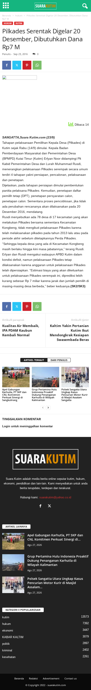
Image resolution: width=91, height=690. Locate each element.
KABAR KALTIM (12, 637)
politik (6, 643)
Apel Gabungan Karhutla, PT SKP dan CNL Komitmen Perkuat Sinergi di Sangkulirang (14, 395)
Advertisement (51, 678)
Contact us (70, 678)
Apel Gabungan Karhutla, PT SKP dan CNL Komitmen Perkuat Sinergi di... (55, 537)
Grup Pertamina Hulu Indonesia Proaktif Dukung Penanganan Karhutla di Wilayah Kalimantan (44, 395)
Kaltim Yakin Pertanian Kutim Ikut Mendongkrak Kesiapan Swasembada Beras (69, 332)
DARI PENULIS (59, 360)
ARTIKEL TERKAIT (34, 360)
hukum (18, 15)
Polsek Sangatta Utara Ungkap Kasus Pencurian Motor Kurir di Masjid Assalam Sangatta (74, 395)
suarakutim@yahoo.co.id (55, 497)
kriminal (7, 650)
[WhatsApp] (37, 65)
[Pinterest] (27, 65)
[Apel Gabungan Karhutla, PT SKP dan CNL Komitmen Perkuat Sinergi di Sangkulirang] (16, 377)
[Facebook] (6, 65)
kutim (19, 23)
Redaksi (33, 678)
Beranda (6, 15)
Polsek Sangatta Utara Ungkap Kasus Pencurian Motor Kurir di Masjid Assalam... (55, 583)
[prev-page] (43, 407)
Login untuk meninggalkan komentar (27, 426)
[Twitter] (16, 65)
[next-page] (48, 407)
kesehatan (8, 657)
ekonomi (7, 630)
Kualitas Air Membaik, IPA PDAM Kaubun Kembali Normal (20, 330)
